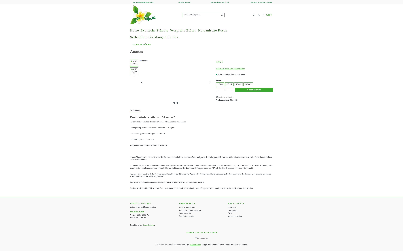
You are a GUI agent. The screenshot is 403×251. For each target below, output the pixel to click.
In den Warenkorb (254, 90)
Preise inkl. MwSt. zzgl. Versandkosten (230, 68)
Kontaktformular (148, 225)
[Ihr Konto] (258, 15)
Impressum (232, 207)
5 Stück (238, 84)
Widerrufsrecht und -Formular (190, 210)
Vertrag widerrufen (235, 216)
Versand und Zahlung (187, 207)
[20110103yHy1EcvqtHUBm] (176, 82)
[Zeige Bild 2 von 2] (177, 103)
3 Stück (229, 84)
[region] (171, 82)
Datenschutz (232, 210)
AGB (230, 213)
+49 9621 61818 (137, 211)
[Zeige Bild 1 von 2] (174, 103)
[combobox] (201, 15)
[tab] (135, 110)
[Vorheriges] (141, 82)
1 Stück (220, 84)
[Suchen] (222, 15)
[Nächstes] (210, 82)
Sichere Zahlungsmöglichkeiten (142, 2)
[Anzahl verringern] (218, 90)
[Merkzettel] (253, 15)
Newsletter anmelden (187, 216)
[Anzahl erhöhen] (232, 90)
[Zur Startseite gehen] (143, 14)
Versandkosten (195, 245)
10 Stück (248, 84)
